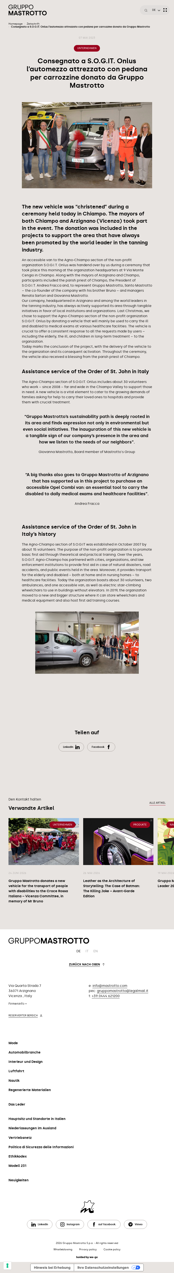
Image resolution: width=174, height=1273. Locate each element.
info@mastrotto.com (110, 986)
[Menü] (165, 10)
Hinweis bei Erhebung (52, 1267)
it (87, 951)
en (95, 951)
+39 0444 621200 (106, 996)
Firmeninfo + (17, 1004)
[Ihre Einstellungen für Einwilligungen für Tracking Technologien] (7, 1266)
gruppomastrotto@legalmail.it (122, 991)
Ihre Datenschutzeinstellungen (103, 1267)
